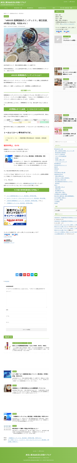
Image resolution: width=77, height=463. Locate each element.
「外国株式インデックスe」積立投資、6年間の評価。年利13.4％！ (30, 416)
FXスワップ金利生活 (60, 154)
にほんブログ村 (8, 236)
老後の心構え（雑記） (60, 192)
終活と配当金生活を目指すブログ (13, 2)
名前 (7, 309)
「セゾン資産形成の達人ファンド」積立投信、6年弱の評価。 (21, 196)
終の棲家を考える (59, 190)
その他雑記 (57, 201)
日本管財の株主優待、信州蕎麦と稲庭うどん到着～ (69, 121)
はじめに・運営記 (58, 199)
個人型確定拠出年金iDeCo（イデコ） (64, 181)
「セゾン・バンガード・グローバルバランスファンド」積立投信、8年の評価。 (26, 198)
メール (7, 316)
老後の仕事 (57, 188)
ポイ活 (56, 170)
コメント (8, 291)
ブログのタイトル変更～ (69, 40)
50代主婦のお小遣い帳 (59, 172)
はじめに (65, 1)
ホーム (6, 7)
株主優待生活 (30, 7)
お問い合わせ (72, 1)
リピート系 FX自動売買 (60, 156)
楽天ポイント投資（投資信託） (62, 178)
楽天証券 (32, 183)
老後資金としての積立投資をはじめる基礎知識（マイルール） (29, 388)
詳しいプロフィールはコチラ (67, 24)
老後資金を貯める (42, 7)
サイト (7, 322)
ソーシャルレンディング (61, 161)
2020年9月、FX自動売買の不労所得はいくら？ (65, 217)
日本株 (56, 158)
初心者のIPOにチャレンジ (60, 165)
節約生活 (56, 168)
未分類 (56, 203)
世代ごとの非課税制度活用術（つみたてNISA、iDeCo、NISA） (29, 345)
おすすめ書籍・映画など (60, 197)
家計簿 (56, 167)
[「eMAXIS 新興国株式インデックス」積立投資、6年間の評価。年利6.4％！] (32, 274)
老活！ (54, 7)
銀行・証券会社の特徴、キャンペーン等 (64, 150)
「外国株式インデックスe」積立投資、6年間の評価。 (19, 203)
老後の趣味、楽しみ (60, 187)
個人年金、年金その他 (60, 179)
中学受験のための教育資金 (60, 194)
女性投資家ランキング (9, 242)
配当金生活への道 (18, 7)
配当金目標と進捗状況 (60, 152)
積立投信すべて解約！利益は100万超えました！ (25, 428)
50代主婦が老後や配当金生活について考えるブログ (38, 457)
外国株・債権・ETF (59, 159)
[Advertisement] (16, 259)
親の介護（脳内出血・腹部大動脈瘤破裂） (66, 8)
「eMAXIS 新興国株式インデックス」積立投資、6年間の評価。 (22, 200)
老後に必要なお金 (59, 176)
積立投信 (7, 281)
